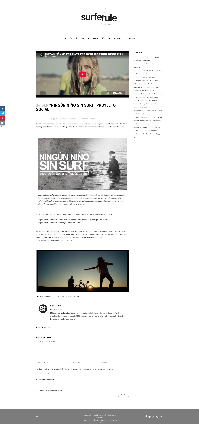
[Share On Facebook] (2, 108)
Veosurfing (154, 134)
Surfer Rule (73, 119)
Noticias (63, 119)
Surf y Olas (144, 134)
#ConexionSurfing (140, 57)
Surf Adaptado (143, 114)
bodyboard (147, 60)
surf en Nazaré (154, 127)
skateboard (155, 104)
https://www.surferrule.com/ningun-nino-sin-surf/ (59, 223)
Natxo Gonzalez (139, 97)
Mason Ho (147, 94)
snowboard (138, 110)
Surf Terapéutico (150, 131)
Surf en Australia (140, 117)
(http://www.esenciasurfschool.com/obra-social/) (54, 240)
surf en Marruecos (140, 124)
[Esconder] (1, 127)
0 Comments (84, 119)
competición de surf (141, 67)
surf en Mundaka (140, 127)
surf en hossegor (155, 117)
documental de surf (141, 80)
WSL (135, 137)
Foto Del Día (149, 84)
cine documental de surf (143, 64)
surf (135, 114)
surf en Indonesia (140, 120)
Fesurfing (154, 80)
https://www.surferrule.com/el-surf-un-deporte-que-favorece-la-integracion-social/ (73, 220)
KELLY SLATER (138, 90)
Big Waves (137, 60)
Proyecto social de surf (70, 296)
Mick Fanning (157, 94)
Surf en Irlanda (155, 120)
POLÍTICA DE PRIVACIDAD (100, 420)
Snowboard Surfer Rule (152, 110)
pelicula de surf (151, 100)
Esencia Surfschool (73, 124)
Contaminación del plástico (144, 77)
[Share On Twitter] (2, 113)
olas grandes (138, 100)
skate (147, 104)
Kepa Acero (149, 90)
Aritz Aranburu (155, 57)
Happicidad (55, 119)
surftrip (136, 134)
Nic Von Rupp (152, 97)
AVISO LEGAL (86, 420)
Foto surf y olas (139, 87)
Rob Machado (138, 104)
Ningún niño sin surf (50, 296)
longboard (137, 94)
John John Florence (154, 87)
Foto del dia (138, 84)
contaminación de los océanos (145, 74)
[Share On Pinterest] (2, 118)
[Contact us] (2, 123)
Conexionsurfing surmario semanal (147, 70)
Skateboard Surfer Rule (143, 107)
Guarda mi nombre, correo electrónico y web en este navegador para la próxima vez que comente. (76, 369)
